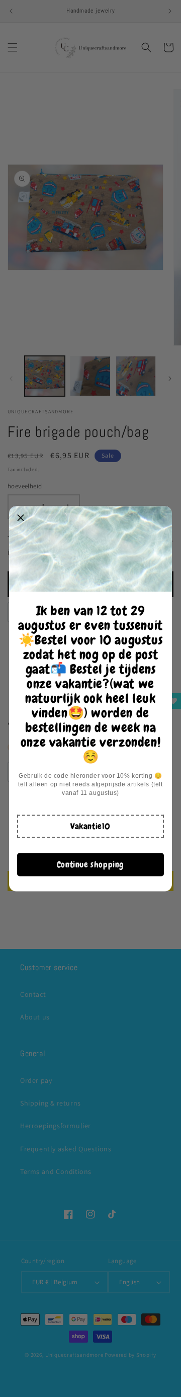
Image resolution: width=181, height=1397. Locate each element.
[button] (90, 826)
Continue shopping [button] (90, 864)
